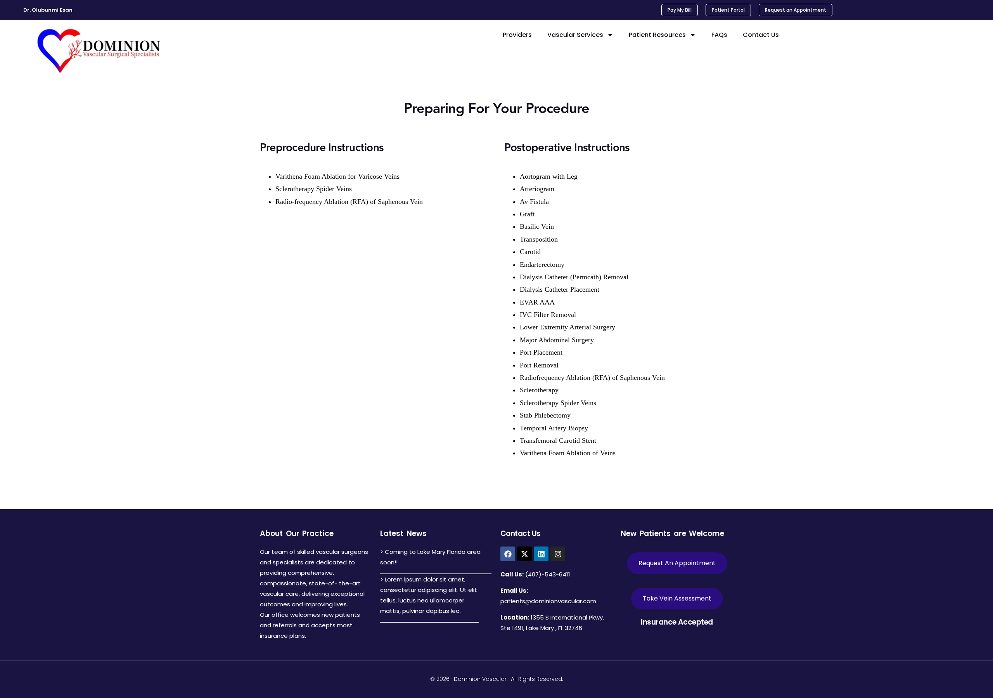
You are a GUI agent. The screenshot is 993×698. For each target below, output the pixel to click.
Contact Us (761, 34)
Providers (517, 34)
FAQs (719, 34)
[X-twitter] (524, 554)
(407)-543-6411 (547, 574)
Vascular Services (575, 34)
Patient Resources (657, 34)
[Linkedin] (541, 554)
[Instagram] (557, 554)
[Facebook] (507, 554)
